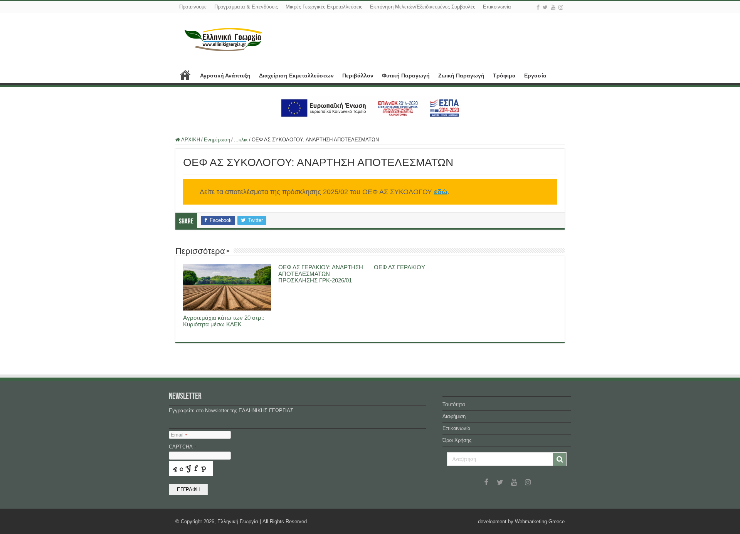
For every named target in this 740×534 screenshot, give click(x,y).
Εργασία (535, 75)
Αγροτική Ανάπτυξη (225, 75)
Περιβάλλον (357, 75)
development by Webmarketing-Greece (521, 521)
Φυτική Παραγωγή (406, 75)
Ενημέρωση (217, 140)
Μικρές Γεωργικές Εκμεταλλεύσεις (324, 7)
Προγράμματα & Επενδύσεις (246, 7)
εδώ (440, 192)
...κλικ (241, 140)
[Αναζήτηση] (559, 459)
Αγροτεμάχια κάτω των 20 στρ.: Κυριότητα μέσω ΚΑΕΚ (223, 320)
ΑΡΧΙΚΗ (185, 75)
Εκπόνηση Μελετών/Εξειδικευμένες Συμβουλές (422, 7)
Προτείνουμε (193, 7)
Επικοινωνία (497, 7)
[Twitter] (545, 7)
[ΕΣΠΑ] (370, 108)
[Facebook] (538, 7)
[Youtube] (553, 7)
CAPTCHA (182, 447)
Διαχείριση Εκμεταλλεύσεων (296, 75)
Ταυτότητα (453, 404)
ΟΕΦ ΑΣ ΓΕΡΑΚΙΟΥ (399, 267)
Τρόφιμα (504, 75)
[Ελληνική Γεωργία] (223, 38)
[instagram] (561, 7)
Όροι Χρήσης (456, 440)
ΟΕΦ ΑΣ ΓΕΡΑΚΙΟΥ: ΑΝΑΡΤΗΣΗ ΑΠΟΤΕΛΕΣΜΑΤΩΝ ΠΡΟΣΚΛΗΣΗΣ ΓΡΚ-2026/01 (320, 274)
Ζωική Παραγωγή (461, 75)
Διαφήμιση (454, 416)
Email (179, 435)
